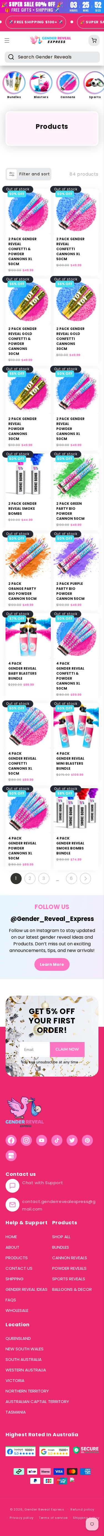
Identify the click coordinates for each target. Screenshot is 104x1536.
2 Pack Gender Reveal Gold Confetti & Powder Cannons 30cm (22, 341)
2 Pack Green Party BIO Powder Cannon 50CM (70, 511)
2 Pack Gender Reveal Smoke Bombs (22, 508)
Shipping (15, 1278)
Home (11, 1236)
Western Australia (26, 1370)
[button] (94, 40)
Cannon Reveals (69, 1257)
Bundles (60, 1247)
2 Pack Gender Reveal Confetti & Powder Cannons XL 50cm (22, 251)
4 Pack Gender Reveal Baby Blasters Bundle (22, 671)
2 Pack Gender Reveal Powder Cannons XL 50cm (70, 428)
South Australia (24, 1359)
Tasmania (16, 1412)
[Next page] (85, 878)
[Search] (11, 56)
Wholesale (17, 1310)
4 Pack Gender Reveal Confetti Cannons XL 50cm (22, 763)
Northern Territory (27, 1391)
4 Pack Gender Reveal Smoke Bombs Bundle (70, 846)
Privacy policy (22, 1517)
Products (17, 1257)
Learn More (52, 964)
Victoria (15, 1380)
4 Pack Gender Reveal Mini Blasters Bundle (70, 761)
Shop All (61, 1236)
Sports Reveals (68, 1278)
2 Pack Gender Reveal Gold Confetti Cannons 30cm (70, 338)
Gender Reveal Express (44, 1509)
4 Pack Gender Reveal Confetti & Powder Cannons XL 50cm (70, 676)
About (12, 1247)
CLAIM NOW (67, 1049)
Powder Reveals (69, 1268)
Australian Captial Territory (37, 1401)
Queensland (18, 1338)
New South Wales (25, 1348)
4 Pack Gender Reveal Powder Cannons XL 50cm (22, 848)
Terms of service (53, 1517)
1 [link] (16, 878)
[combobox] (52, 57)
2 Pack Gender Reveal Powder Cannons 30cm (22, 428)
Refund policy (82, 1509)
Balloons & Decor (72, 1289)
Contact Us (19, 1268)
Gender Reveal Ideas (26, 1289)
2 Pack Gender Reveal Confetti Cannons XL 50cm (70, 249)
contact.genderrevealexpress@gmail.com (58, 1205)
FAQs (11, 1299)
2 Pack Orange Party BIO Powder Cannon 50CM (22, 591)
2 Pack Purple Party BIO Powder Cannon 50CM (70, 591)
